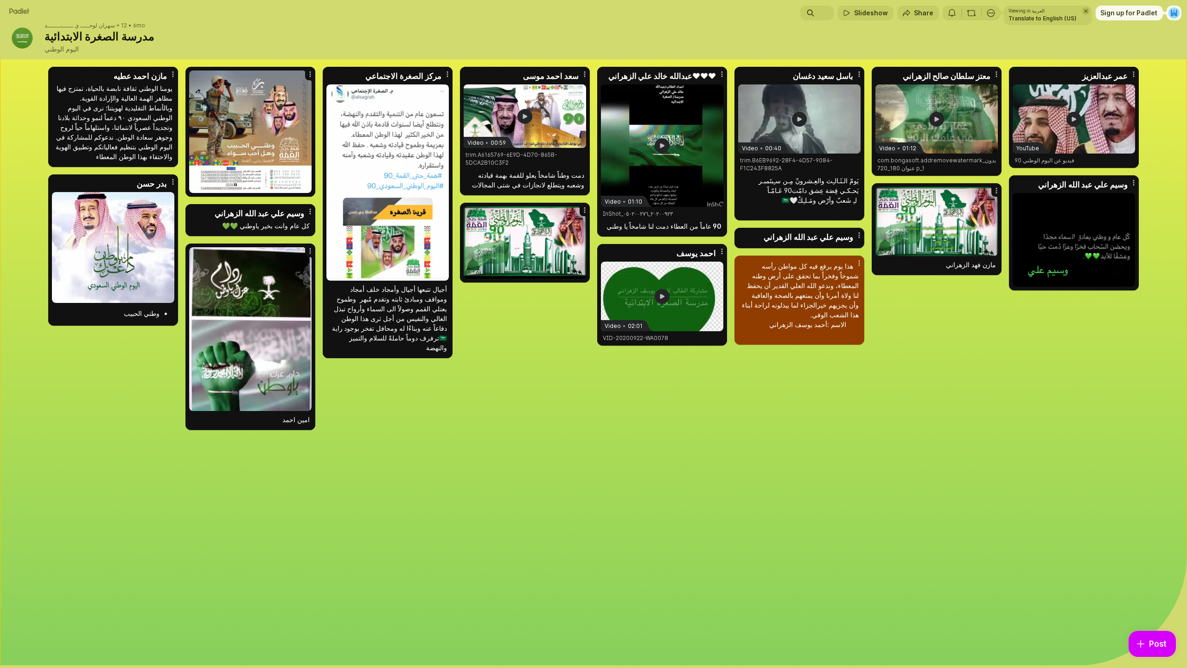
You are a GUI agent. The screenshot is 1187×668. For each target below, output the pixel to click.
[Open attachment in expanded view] (250, 132)
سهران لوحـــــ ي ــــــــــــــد (80, 25)
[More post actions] (173, 74)
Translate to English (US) (1042, 18)
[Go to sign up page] (1174, 13)
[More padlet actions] (991, 13)
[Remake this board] (971, 13)
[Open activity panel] (952, 13)
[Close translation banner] (1086, 11)
